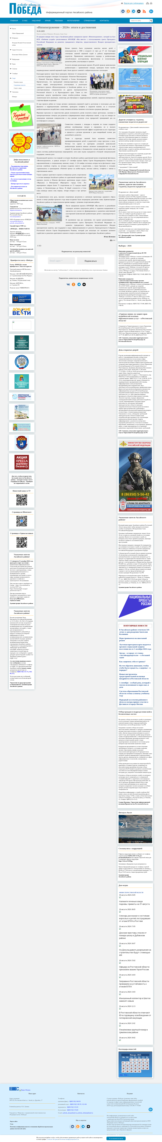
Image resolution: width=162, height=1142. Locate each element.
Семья (61, 34)
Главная (14, 21)
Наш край (36, 21)
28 (127, 1071)
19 (147, 1065)
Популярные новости (135, 626)
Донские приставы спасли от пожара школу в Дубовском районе (133, 935)
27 (123, 1071)
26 (147, 1068)
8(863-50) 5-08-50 (75, 1101)
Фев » (126, 1075)
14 (127, 1065)
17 (139, 1065)
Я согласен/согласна (116, 1138)
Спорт (65, 34)
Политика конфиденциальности (69, 1139)
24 (139, 1068)
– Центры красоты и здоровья (19, 183)
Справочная (89, 21)
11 (143, 1063)
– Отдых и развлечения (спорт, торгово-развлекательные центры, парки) (21, 174)
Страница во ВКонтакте (21, 512)
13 (123, 1065)
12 (147, 1063)
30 (135, 1071)
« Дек (121, 1075)
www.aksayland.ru (15, 216)
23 (135, 1068)
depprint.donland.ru (16, 210)
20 (123, 1068)
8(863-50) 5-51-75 (22, 672)
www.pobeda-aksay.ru (16, 221)
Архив (47, 21)
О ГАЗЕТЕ (21, 196)
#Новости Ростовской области (131, 892)
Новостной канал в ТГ (22, 491)
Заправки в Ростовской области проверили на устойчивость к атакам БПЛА (134, 984)
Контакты (104, 21)
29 (131, 1071)
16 (135, 1065)
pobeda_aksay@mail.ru (17, 223)
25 (143, 1068)
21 (127, 1068)
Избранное (50, 34)
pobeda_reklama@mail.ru (85, 1113)
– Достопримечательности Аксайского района (18, 187)
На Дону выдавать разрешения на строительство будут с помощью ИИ (135, 952)
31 (139, 1071)
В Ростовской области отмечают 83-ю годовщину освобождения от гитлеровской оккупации (135, 1015)
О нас (25, 21)
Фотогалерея (73, 21)
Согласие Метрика (52, 1139)
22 (131, 1068)
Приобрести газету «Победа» (21, 260)
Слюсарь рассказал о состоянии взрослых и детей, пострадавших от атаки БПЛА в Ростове (134, 918)
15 (131, 1065)
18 (143, 1065)
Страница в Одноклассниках (21, 533)
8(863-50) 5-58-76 (75, 1104)
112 (13, 673)
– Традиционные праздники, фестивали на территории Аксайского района (19, 168)
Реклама (59, 21)
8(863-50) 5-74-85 (72, 1110)
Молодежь (56, 34)
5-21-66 (84, 1104)
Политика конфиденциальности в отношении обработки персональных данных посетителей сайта (31, 1128)
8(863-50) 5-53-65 (72, 1107)
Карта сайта (13, 1121)
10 (139, 1063)
